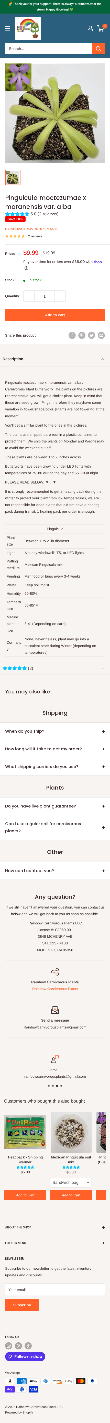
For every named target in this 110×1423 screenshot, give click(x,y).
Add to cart (55, 315)
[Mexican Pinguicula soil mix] (71, 1132)
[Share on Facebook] (72, 335)
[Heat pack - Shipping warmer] (25, 1132)
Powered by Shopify (19, 1412)
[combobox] (71, 1182)
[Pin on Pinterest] (81, 335)
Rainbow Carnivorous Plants (55, 989)
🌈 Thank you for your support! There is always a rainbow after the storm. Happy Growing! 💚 (55, 6)
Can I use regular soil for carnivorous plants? (43, 827)
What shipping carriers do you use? (41, 767)
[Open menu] (7, 28)
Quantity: (12, 296)
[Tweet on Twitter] (91, 335)
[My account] (90, 28)
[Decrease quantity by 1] (29, 296)
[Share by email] (101, 335)
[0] (100, 28)
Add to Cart (25, 1195)
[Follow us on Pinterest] (18, 1345)
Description (13, 359)
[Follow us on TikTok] (28, 1345)
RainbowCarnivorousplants (32, 229)
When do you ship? (24, 731)
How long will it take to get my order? (43, 749)
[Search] (98, 48)
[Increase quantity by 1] (60, 296)
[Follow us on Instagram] (8, 1345)
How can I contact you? (29, 871)
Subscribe (22, 1305)
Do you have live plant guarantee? (40, 806)
